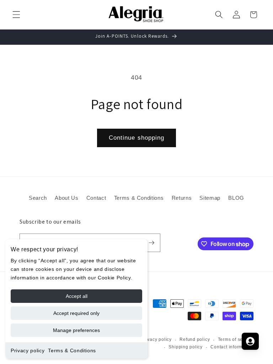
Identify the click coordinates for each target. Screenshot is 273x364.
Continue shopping (137, 137)
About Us (66, 198)
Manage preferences (76, 330)
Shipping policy (185, 346)
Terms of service (235, 339)
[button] (16, 14)
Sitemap (209, 198)
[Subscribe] (151, 243)
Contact (96, 198)
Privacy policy (27, 350)
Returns (182, 198)
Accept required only (76, 313)
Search (38, 198)
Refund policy (195, 339)
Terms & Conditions (72, 350)
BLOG (236, 198)
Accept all (76, 296)
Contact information (231, 346)
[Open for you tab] (250, 341)
